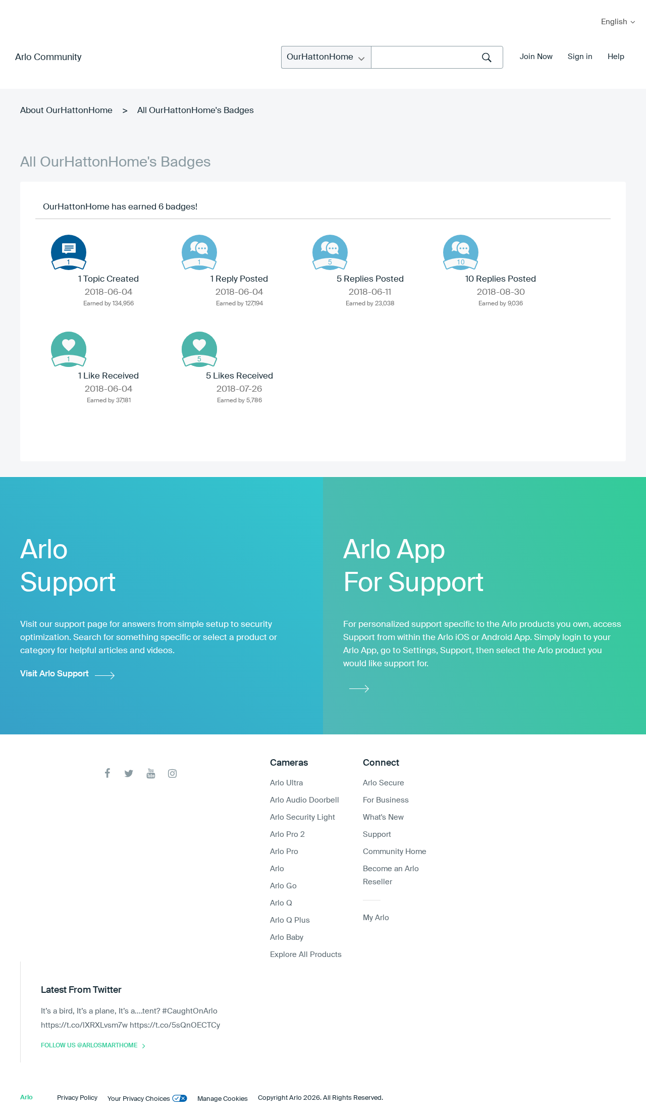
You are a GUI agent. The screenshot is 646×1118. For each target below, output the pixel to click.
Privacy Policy (77, 1098)
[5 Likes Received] (199, 349)
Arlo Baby (286, 937)
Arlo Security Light (302, 817)
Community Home (394, 852)
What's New (383, 817)
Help (616, 57)
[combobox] (437, 57)
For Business (386, 800)
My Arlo (14, 6)
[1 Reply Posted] (199, 252)
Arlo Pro (284, 852)
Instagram (172, 773)
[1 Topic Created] (68, 252)
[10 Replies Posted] (461, 252)
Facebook (107, 773)
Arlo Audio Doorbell (304, 800)
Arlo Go (283, 886)
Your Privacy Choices (138, 1099)
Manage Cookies (222, 1099)
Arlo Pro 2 (287, 834)
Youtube (150, 773)
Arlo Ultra (286, 783)
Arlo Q (281, 903)
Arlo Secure (383, 783)
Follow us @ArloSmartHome (89, 1046)
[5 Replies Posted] (330, 252)
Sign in (580, 57)
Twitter (129, 773)
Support (377, 834)
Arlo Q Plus (290, 920)
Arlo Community (48, 57)
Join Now (536, 57)
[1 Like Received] (68, 349)
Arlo (277, 869)
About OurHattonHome (66, 111)
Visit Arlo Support (54, 674)
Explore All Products (306, 955)
